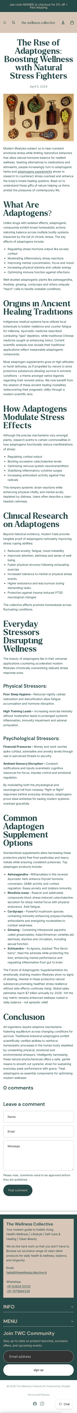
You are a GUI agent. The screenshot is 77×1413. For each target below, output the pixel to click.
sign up (39, 1370)
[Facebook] (34, 1403)
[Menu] (4, 22)
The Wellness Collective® (31, 1386)
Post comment (18, 1190)
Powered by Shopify (58, 1386)
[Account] (63, 22)
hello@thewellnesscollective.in (26, 1272)
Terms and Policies (38, 1394)
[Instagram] (42, 1403)
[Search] (13, 22)
